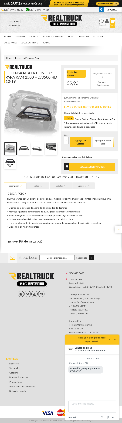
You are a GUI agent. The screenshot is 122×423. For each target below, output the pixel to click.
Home (9, 58)
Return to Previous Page (27, 58)
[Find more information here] (92, 377)
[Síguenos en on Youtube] (34, 294)
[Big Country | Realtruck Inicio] (61, 14)
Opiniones (82, 186)
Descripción (14, 186)
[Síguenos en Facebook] (21, 294)
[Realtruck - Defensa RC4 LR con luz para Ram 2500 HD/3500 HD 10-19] (18, 66)
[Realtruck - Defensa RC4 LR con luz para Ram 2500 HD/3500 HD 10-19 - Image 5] (10, 162)
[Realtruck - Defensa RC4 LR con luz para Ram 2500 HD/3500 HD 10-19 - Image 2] (24, 148)
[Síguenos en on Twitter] (27, 294)
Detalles (59, 186)
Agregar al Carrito (80, 142)
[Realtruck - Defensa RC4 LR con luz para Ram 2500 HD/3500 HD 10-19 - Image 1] (10, 148)
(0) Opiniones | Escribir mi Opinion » (81, 97)
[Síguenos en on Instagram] (41, 294)
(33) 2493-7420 (76, 273)
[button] (7, 36)
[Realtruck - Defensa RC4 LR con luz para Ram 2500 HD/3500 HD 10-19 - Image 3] (37, 148)
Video (36, 186)
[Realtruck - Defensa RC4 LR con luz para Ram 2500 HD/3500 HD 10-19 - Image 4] (51, 148)
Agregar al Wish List (103, 142)
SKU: (66, 101)
